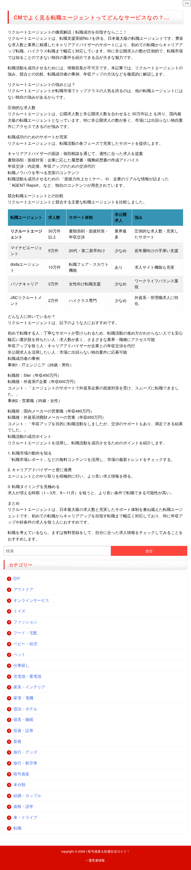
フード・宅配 (25, 633)
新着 (17, 741)
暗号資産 (21, 774)
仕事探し (21, 665)
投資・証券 (23, 730)
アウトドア (23, 589)
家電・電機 (23, 698)
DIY (16, 578)
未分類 (19, 784)
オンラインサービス (31, 600)
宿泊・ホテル (25, 709)
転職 (17, 828)
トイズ (19, 611)
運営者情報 (96, 860)
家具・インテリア (29, 687)
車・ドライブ (25, 817)
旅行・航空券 (25, 763)
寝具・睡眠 (23, 719)
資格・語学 (23, 806)
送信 (148, 550)
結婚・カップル (27, 795)
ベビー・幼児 (25, 643)
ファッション (25, 622)
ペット (19, 654)
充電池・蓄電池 (27, 676)
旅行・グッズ (25, 752)
